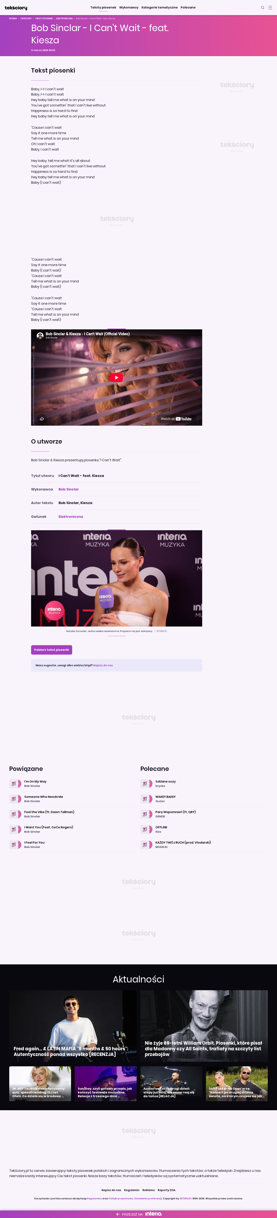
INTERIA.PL (186, 1198)
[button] (103, 7)
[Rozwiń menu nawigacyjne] (270, 7)
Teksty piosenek (44, 18)
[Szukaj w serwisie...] (262, 7)
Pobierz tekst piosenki (51, 650)
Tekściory (26, 18)
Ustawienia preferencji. (148, 1198)
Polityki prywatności (121, 1198)
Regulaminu (94, 1198)
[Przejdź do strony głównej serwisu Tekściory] (16, 8)
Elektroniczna (64, 18)
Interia (13, 18)
